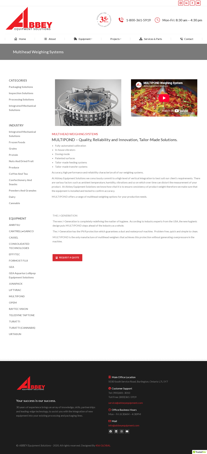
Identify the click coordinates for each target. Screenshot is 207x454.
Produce (14, 167)
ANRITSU (14, 224)
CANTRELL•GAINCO (21, 231)
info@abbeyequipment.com (123, 425)
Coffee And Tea (18, 173)
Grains (13, 148)
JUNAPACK (15, 283)
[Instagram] (121, 431)
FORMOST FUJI (18, 260)
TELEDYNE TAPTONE (22, 315)
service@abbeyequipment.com (125, 402)
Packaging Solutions (21, 86)
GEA (11, 266)
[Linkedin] (116, 431)
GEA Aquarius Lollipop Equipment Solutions (22, 275)
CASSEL (13, 237)
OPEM (13, 302)
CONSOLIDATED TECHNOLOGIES (19, 245)
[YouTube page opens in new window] (198, 3)
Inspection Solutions (21, 93)
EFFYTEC (14, 254)
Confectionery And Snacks (20, 182)
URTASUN (15, 333)
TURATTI (14, 321)
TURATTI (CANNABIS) (22, 327)
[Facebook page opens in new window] (192, 3)
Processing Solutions (21, 99)
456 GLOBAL (103, 445)
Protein (13, 154)
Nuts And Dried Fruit (21, 161)
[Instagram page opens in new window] (180, 3)
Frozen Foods (17, 142)
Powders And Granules (22, 190)
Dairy (12, 196)
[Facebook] (110, 431)
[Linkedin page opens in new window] (186, 3)
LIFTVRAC (15, 289)
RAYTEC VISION (18, 308)
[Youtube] (127, 431)
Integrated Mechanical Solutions (22, 107)
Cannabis (14, 203)
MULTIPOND (17, 296)
